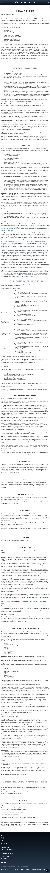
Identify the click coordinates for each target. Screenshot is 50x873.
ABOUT (3, 835)
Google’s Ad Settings (16, 246)
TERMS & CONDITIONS (7, 850)
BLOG (2, 840)
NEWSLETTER (4, 843)
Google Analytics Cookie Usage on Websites (19, 228)
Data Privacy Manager (34, 601)
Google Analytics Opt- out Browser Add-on (36, 225)
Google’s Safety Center (5, 246)
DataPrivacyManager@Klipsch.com (11, 716)
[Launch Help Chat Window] (47, 870)
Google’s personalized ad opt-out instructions (34, 246)
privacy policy (8, 230)
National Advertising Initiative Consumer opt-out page (25, 252)
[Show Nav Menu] (2, 2)
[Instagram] (2, 862)
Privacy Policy (31, 267)
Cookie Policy (12, 199)
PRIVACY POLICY (5, 856)
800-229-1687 (9, 866)
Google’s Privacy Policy (25, 224)
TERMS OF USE (5, 847)
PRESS (3, 838)
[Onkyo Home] (25, 2)
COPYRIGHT (4, 859)
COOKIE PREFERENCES (7, 853)
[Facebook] (5, 862)
